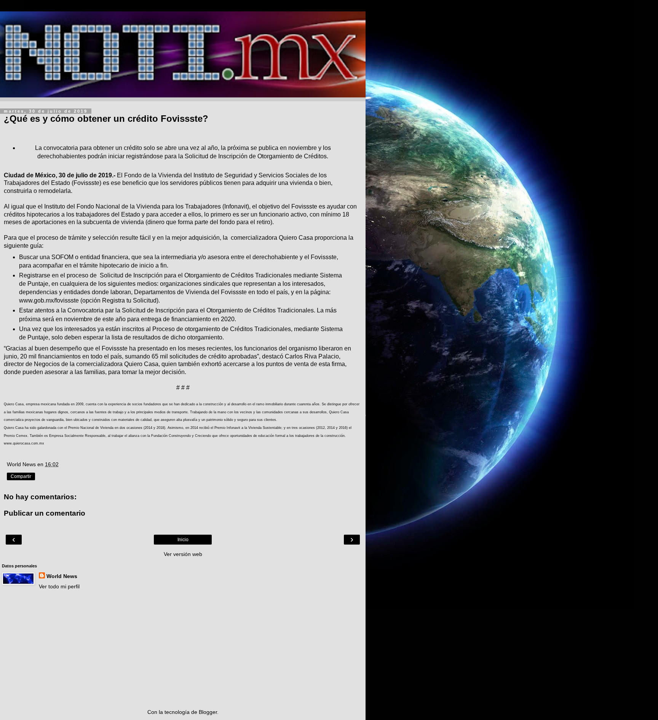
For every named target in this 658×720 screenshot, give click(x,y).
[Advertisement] (183, 649)
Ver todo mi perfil (59, 586)
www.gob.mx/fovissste (49, 300)
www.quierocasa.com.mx (24, 443)
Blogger (208, 712)
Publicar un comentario (44, 513)
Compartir (21, 476)
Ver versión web (183, 554)
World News (61, 576)
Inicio (182, 539)
